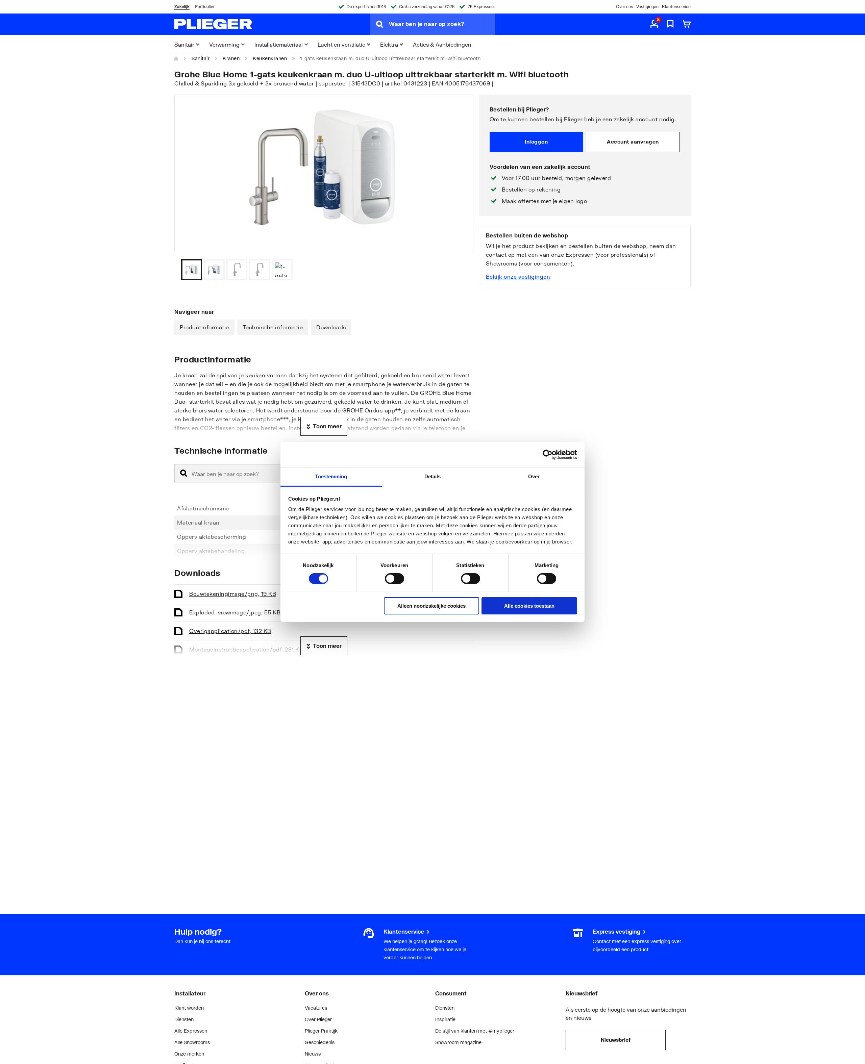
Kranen (231, 58)
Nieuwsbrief (616, 1040)
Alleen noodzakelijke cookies (431, 606)
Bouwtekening (232, 593)
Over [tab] (534, 476)
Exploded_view (234, 612)
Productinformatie (204, 327)
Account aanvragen (633, 141)
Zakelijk (182, 6)
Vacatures (316, 1008)
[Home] (176, 58)
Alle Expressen (190, 1031)
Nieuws (313, 1054)
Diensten (184, 1019)
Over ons (624, 6)
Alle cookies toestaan (529, 606)
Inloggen (536, 141)
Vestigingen (647, 6)
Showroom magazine (458, 1042)
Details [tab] (432, 476)
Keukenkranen (270, 58)
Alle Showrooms (192, 1042)
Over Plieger (318, 1019)
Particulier (205, 6)
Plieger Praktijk (321, 1031)
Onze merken (189, 1054)
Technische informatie (273, 327)
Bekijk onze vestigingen (518, 276)
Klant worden (189, 1008)
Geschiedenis (320, 1042)
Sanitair (200, 58)
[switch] (394, 578)
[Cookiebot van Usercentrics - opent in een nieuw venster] (547, 454)
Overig (230, 631)
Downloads (331, 327)
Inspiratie (445, 1019)
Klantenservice (676, 6)
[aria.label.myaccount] (654, 24)
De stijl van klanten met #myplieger (474, 1031)
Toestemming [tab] (331, 476)
